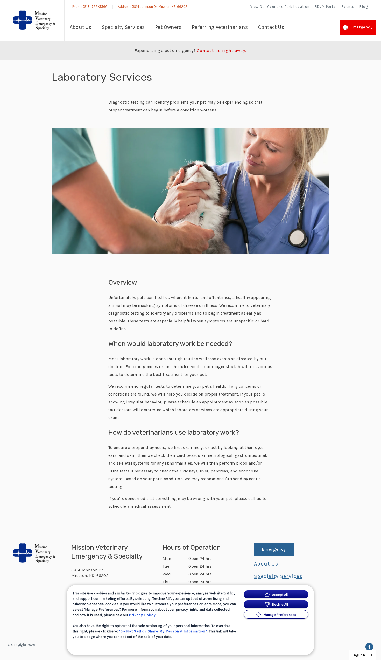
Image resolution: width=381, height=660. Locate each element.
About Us (80, 27)
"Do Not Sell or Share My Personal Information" (163, 631)
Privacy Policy (142, 615)
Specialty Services (123, 27)
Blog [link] (363, 7)
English (358, 655)
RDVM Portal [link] (326, 7)
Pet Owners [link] (168, 27)
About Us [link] (266, 564)
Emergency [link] (361, 27)
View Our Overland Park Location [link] (279, 7)
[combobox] (362, 655)
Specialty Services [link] (278, 576)
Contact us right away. (221, 50)
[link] (33, 20)
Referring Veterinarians (220, 27)
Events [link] (348, 7)
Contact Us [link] (271, 27)
